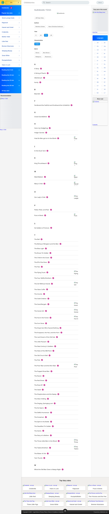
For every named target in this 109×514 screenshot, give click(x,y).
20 (51, 35)
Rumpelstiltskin (7, 60)
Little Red (5, 41)
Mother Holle (6, 37)
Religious (38, 56)
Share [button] (100, 2)
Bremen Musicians (8, 46)
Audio (37, 44)
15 (46, 35)
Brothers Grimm (40, 26)
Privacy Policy (43, 512)
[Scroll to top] (65, 511)
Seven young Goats (8, 18)
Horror (37, 52)
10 (40, 35)
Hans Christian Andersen (56, 26)
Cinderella (5, 32)
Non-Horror (46, 52)
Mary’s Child (3, 129)
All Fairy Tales (40, 18)
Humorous (48, 56)
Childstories (29, 3)
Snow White (5, 55)
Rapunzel (5, 22)
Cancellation (62, 512)
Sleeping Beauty (7, 51)
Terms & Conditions (53, 512)
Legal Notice (36, 512)
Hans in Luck (6, 65)
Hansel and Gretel (7, 27)
